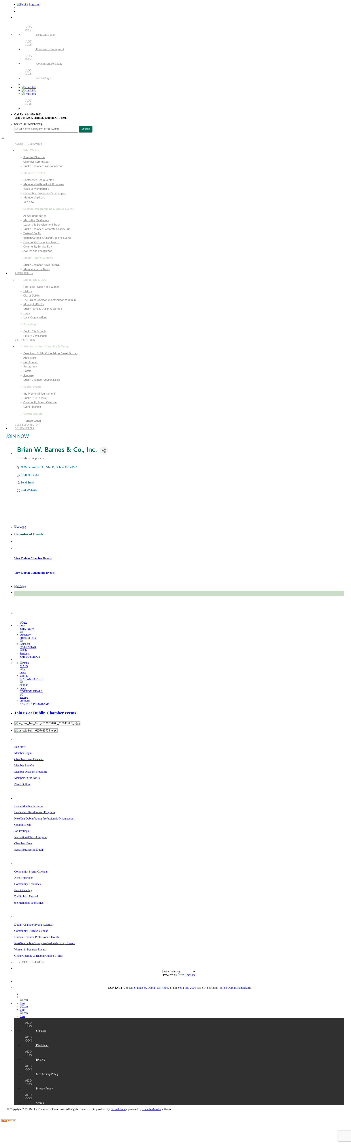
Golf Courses (30, 362)
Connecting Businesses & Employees (44, 193)
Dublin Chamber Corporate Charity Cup (46, 229)
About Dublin (24, 273)
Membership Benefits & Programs (43, 184)
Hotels (27, 371)
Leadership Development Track (41, 224)
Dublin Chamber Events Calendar (33, 924)
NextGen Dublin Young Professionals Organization (43, 818)
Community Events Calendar (40, 402)
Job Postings (21, 830)
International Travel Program (30, 837)
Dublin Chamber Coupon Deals (41, 379)
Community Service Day (37, 246)
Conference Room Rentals (38, 180)
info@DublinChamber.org (235, 987)
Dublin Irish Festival (35, 398)
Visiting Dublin (25, 340)
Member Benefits (24, 765)
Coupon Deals (24, 428)
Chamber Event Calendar (29, 759)
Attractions (29, 358)
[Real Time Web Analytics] (8, 1121)
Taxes (26, 313)
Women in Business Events (30, 949)
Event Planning (32, 407)
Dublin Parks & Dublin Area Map (42, 308)
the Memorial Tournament (39, 393)
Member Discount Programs (30, 771)
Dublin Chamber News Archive (41, 265)
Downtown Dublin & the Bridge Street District (50, 353)
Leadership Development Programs (34, 812)
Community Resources (27, 884)
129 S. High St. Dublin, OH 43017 (149, 987)
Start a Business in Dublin (29, 849)
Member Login (23, 753)
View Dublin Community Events (34, 572)
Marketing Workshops (36, 220)
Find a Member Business (28, 806)
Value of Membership (36, 188)
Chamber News (23, 843)
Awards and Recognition (37, 251)
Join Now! (20, 746)
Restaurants (30, 366)
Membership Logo (34, 197)
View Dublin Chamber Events (33, 558)
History (27, 291)
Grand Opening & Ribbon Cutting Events (38, 955)
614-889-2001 (188, 987)
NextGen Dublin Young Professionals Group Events (44, 943)
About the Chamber (28, 143)
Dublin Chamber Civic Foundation (43, 166)
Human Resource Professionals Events (36, 937)
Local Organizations (35, 317)
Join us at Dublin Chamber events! (46, 713)
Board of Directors (34, 157)
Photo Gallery (22, 784)
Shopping (28, 375)
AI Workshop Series (34, 216)
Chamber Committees (36, 161)
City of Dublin (31, 295)
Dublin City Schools (34, 331)
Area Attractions (23, 877)
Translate (190, 974)
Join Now (28, 202)
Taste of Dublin (32, 233)
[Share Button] (104, 451)
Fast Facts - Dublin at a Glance (41, 287)
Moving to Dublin (33, 304)
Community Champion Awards (41, 242)
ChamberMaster (151, 1109)
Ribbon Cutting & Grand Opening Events (47, 238)
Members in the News (27, 777)
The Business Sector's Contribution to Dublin (49, 300)
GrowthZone (118, 1109)
